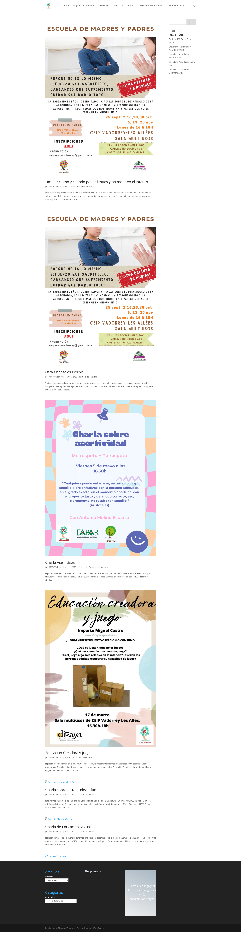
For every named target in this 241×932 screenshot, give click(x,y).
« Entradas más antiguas (56, 856)
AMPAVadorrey (55, 186)
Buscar (191, 22)
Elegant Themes (66, 928)
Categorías (50, 897)
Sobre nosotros (176, 6)
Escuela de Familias (86, 186)
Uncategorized (103, 567)
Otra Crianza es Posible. (65, 371)
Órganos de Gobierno (83, 6)
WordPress (98, 928)
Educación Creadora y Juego (68, 752)
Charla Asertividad (60, 562)
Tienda (117, 6)
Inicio (66, 6)
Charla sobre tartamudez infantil (72, 789)
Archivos (49, 876)
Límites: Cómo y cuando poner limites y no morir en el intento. (97, 181)
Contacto (131, 6)
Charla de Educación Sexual (68, 826)
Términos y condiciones (151, 6)
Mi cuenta (105, 6)
